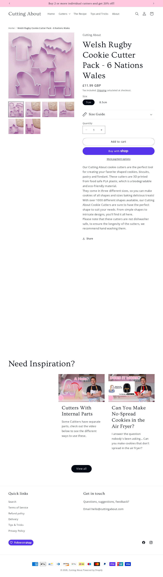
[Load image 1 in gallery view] (16, 109)
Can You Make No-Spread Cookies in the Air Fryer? (129, 417)
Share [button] (89, 238)
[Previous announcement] (9, 3)
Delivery (13, 519)
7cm (88, 102)
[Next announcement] (153, 3)
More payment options (119, 159)
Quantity (87, 123)
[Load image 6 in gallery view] (33, 126)
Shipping (101, 90)
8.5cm (103, 102)
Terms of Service (18, 507)
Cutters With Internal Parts (77, 411)
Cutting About (76, 570)
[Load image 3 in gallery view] (49, 109)
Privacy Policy (16, 530)
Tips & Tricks (16, 524)
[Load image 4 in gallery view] (66, 109)
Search (12, 501)
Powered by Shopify (93, 570)
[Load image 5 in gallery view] (16, 126)
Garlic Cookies (30, 381)
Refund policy (16, 513)
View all (81, 468)
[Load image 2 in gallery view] (33, 109)
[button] (64, 13)
